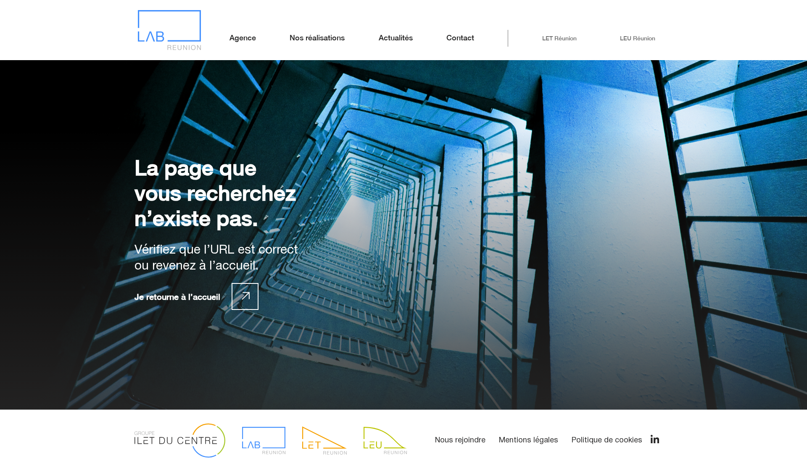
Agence (242, 37)
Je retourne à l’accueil (177, 297)
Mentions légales (528, 440)
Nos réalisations (317, 37)
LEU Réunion (637, 38)
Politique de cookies (607, 440)
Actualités (396, 37)
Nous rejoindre (460, 440)
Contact (460, 37)
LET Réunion (559, 38)
